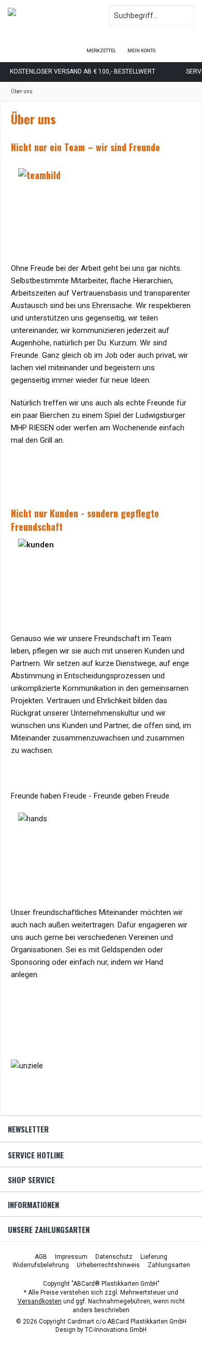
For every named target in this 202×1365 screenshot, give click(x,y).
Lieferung (153, 1256)
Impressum (71, 1256)
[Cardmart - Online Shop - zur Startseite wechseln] (50, 15)
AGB (41, 1256)
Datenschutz (114, 1256)
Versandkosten (40, 1301)
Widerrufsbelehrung (40, 1265)
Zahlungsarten (169, 1265)
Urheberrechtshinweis (108, 1265)
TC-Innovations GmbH (116, 1329)
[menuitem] (182, 44)
